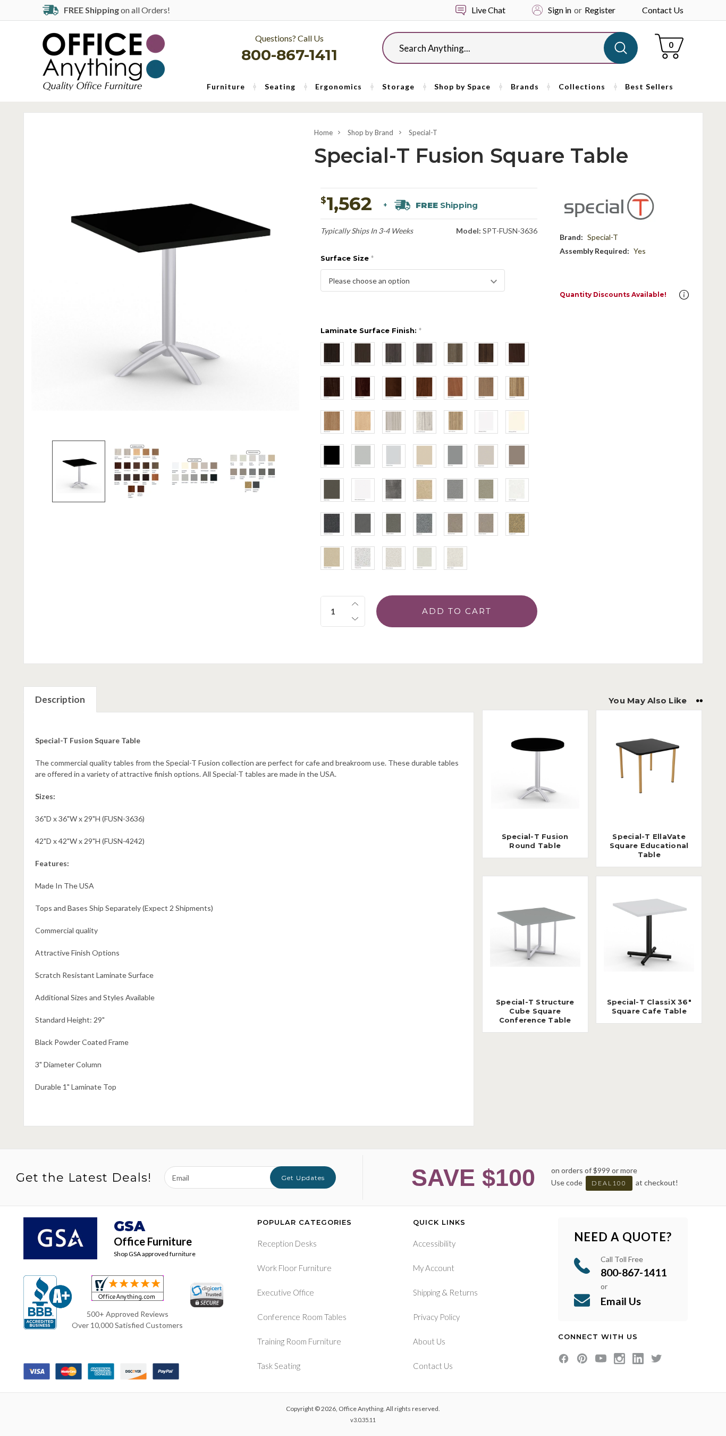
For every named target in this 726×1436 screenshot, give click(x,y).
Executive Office (285, 1292)
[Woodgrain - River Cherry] (486, 388)
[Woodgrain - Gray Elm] (394, 422)
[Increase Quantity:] (355, 603)
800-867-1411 (289, 54)
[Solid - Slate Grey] (332, 490)
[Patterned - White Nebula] (394, 558)
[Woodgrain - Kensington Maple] (363, 422)
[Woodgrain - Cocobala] (332, 388)
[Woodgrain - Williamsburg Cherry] (424, 388)
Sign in (559, 10)
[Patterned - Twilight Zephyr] (394, 524)
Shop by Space (462, 86)
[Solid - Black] (332, 456)
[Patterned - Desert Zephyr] (332, 558)
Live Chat (488, 10)
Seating (280, 86)
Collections (582, 86)
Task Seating (278, 1366)
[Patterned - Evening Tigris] (455, 524)
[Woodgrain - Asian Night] (394, 354)
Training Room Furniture (299, 1341)
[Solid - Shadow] (517, 456)
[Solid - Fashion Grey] (394, 456)
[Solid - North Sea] (455, 456)
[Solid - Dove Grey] (363, 456)
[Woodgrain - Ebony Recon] (332, 354)
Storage (398, 86)
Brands (525, 86)
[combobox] (501, 48)
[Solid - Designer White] (486, 422)
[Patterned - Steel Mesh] (363, 524)
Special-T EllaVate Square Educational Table (649, 845)
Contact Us (662, 10)
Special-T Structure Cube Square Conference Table (535, 1011)
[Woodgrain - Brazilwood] (332, 422)
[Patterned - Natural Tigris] (424, 490)
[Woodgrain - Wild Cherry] (455, 388)
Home (323, 132)
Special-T (423, 132)
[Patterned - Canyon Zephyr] (486, 524)
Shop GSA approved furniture (155, 1254)
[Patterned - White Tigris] (455, 558)
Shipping (426, 1292)
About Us (429, 1341)
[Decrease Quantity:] (355, 618)
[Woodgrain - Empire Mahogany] (363, 388)
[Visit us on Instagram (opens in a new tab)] (619, 1358)
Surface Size (347, 258)
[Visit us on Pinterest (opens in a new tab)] (582, 1358)
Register (600, 10)
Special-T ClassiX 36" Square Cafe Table (649, 1006)
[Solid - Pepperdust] (486, 456)
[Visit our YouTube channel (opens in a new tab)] (600, 1358)
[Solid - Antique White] (517, 422)
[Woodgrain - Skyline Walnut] (424, 354)
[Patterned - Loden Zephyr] (486, 490)
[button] (684, 295)
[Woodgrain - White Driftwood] (424, 422)
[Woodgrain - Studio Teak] (455, 354)
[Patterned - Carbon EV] (424, 524)
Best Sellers (649, 86)
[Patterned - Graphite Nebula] (332, 524)
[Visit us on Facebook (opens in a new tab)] (563, 1358)
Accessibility (434, 1243)
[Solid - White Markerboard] (363, 490)
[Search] (621, 48)
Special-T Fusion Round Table (535, 841)
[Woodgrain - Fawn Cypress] (455, 422)
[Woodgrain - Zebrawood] (517, 388)
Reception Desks (287, 1243)
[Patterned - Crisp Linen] (424, 558)
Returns (463, 1292)
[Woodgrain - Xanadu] (363, 354)
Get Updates (303, 1178)
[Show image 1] (78, 471)
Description (60, 699)
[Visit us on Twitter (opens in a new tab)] (656, 1358)
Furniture (226, 86)
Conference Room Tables (302, 1317)
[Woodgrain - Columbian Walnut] (486, 354)
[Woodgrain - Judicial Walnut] (394, 388)
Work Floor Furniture (294, 1268)
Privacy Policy (436, 1317)
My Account (433, 1268)
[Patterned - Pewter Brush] (394, 490)
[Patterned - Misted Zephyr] (455, 490)
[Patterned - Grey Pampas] (517, 490)
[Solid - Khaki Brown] (424, 456)
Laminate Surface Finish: (370, 330)
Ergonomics (338, 86)
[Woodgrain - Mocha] (517, 354)
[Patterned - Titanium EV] (363, 558)
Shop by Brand (370, 132)
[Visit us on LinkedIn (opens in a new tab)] (638, 1358)
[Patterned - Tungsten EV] (517, 524)
